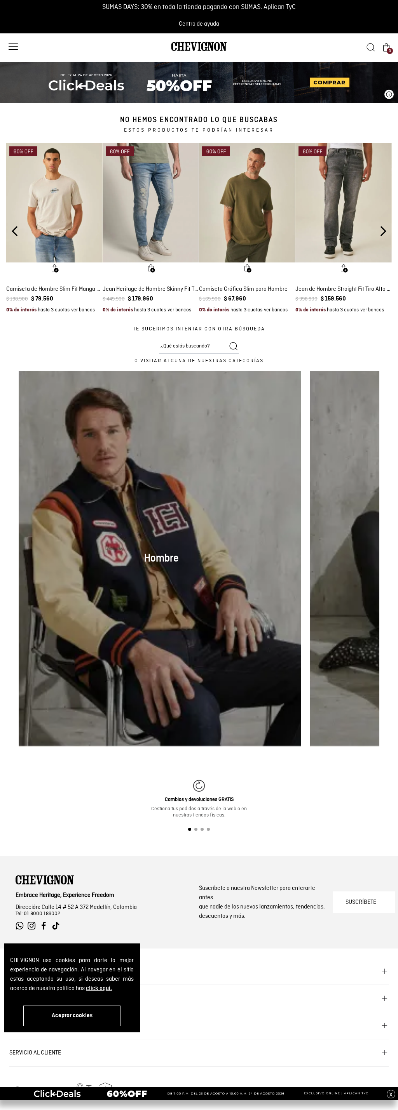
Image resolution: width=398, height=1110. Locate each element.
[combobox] (199, 346)
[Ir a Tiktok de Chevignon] (58, 926)
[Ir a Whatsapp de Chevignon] (22, 926)
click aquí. (99, 988)
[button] (13, 48)
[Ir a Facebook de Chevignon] (46, 926)
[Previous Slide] (15, 231)
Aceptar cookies (72, 1016)
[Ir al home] (199, 50)
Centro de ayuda (199, 24)
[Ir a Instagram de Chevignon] (34, 926)
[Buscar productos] (233, 346)
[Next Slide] (383, 231)
